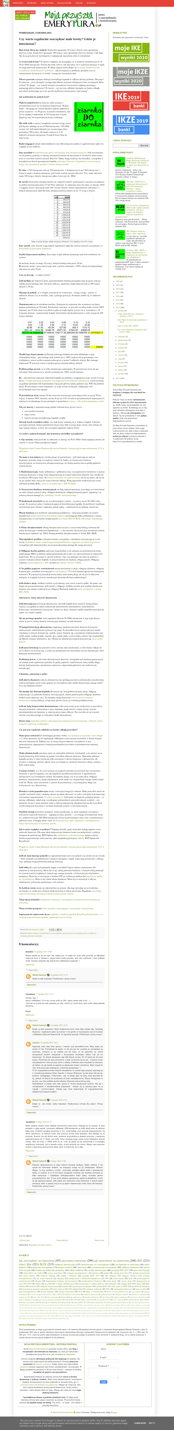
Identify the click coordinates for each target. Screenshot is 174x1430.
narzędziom (24, 1366)
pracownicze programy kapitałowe (50, 1300)
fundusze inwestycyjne (65, 1264)
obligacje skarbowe (129, 1275)
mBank (81, 838)
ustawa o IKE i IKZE (53, 1294)
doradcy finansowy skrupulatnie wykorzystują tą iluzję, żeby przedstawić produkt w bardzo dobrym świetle (59, 163)
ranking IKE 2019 (56, 1316)
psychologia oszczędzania (82, 1286)
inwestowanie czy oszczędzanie (50, 933)
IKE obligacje (110, 1275)
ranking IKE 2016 (71, 1300)
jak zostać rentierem (44, 1278)
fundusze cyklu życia (104, 1310)
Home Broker (145, 1302)
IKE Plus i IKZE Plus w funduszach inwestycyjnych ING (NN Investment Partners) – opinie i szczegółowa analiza (136, 186)
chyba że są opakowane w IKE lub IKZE (58, 483)
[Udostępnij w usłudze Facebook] (58, 929)
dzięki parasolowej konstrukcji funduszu (48, 515)
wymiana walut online (48, 1318)
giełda (106, 1273)
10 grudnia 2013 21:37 (59, 975)
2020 (118, 281)
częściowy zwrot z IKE (101, 1305)
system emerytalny (55, 1273)
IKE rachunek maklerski (92, 1289)
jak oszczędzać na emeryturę (36, 1260)
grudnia (121, 310)
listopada (121, 336)
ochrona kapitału (24, 1308)
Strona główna (62, 1240)
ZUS (80, 1291)
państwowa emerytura (139, 1294)
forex (125, 1305)
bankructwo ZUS (74, 1305)
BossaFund (129, 1300)
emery (47, 1310)
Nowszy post (24, 1240)
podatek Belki (101, 1286)
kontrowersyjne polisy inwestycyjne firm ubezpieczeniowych (60, 152)
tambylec (36, 1042)
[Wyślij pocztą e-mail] (50, 929)
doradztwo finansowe (92, 1297)
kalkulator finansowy (90, 1294)
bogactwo (47, 1302)
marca (120, 366)
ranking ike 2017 (24, 1297)
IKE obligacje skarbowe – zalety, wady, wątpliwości (136, 232)
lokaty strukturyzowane (27, 1300)
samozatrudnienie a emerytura (108, 1316)
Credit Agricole (142, 1308)
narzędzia (88, 1313)
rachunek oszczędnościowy (77, 1273)
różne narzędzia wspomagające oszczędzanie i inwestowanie (68, 908)
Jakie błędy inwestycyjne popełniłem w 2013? (133, 320)
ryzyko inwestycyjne (97, 1270)
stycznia (121, 373)
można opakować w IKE (38, 562)
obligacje (60, 1278)
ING (22, 1305)
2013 (118, 307)
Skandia (38, 1281)
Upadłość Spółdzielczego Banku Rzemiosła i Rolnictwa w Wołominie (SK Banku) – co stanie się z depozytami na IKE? (137, 163)
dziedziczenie (23, 1310)
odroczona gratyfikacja (101, 1313)
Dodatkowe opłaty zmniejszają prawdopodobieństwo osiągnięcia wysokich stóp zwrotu (63, 542)
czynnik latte (87, 1305)
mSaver (80, 1313)
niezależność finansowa (141, 1286)
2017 (118, 292)
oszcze (114, 1313)
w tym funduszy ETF (62, 571)
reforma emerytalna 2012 (98, 1302)
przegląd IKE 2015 (119, 1270)
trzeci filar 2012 (38, 1297)
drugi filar (57, 1302)
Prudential (30, 1305)
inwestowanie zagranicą (132, 1310)
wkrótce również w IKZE (70, 562)
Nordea (63, 1297)
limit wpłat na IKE (60, 1289)
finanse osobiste (33, 933)
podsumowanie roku (125, 1313)
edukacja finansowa (130, 1267)
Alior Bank (134, 1302)
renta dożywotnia (90, 1316)
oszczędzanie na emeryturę (127, 1264)
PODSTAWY (18, 3)
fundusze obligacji (48, 1275)
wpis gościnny (100, 1308)
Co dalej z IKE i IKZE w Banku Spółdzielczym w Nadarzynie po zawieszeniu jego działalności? (136, 253)
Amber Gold (123, 1308)
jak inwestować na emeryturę (73, 933)
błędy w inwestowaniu (94, 1291)
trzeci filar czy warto (33, 1272)
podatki (65, 1286)
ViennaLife (56, 1305)
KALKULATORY (65, 3)
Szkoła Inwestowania (43, 1305)
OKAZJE (79, 3)
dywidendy (67, 1302)
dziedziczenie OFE (36, 1310)
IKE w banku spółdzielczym (63, 1283)
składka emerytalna (87, 1300)
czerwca (121, 355)
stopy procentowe (116, 1302)
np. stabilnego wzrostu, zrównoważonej (58, 495)
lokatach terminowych (79, 380)
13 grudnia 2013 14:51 (59, 1025)
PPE (107, 1278)
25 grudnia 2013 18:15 (49, 1042)
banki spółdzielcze (75, 1297)
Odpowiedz (30, 964)
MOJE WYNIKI (47, 3)
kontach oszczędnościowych (68, 477)
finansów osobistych (43, 1364)
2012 (118, 378)
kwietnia (121, 362)
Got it (152, 1423)
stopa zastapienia (88, 1308)
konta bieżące (118, 1278)
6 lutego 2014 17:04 (58, 1161)
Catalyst (132, 1308)
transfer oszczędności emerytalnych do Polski (135, 1316)
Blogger (114, 1412)
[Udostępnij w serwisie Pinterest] (60, 929)
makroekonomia (106, 1294)
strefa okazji (111, 1281)
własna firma (112, 1308)
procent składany (47, 1291)
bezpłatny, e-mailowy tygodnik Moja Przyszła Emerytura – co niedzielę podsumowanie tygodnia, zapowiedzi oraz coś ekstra (61, 916)
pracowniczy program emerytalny (36, 1289)
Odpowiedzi (33, 970)
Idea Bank (140, 1300)
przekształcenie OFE (140, 1313)
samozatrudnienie (74, 1308)
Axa (46, 1283)
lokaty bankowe (76, 1270)
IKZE (43, 1264)
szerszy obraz (126, 1281)
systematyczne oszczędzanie (104, 1267)
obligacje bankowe (122, 1294)
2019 (118, 285)
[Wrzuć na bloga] (53, 929)
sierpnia (121, 347)
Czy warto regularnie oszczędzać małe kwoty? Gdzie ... (132, 330)
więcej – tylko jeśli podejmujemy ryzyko (86, 401)
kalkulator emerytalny (72, 1294)
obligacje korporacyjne (49, 1286)
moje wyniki (141, 1289)
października (123, 340)
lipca (120, 351)
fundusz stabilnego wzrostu (138, 1305)
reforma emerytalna (66, 1291)
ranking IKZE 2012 (80, 1302)
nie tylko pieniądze (109, 1283)
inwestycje (82, 1267)
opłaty (37, 1283)
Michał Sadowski (32, 929)
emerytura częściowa (58, 1310)
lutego (120, 369)
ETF (29, 1283)
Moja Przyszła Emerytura (39, 1348)
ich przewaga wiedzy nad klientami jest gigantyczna (50, 1383)
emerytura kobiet (73, 1310)
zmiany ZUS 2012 (103, 1300)
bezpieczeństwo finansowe (92, 1281)
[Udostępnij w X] (55, 929)
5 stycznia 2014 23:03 (58, 1100)
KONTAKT (91, 3)
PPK (39, 1302)
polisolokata (106, 1297)
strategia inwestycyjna (141, 1273)
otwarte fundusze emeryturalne (42, 1308)
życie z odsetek (117, 1300)
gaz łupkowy (118, 1310)
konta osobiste (29, 1275)
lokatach (51, 477)
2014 (118, 303)
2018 (118, 288)
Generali (32, 1286)
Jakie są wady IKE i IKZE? (128, 325)
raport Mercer (69, 1316)
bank (64, 1305)
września (121, 344)
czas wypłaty (136, 1292)
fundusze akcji (90, 1310)
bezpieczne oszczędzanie (42, 1267)
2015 (118, 300)
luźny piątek (71, 1313)
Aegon (138, 1283)
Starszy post (99, 1240)
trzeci (126, 1302)
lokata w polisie (59, 1313)
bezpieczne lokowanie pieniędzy (50, 1270)
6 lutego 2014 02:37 (44, 1122)
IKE (139, 1260)
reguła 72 (79, 1316)
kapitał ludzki (47, 1313)
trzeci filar (25, 1264)
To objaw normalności (53, 797)
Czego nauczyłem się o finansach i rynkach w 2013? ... (131, 314)
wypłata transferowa (120, 1297)
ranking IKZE (126, 1283)
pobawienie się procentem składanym (35, 248)
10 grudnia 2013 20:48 (43, 951)
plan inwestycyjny (142, 1270)
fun (82, 1310)
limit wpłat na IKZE (119, 1286)
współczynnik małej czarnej (30, 1318)
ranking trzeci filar (120, 1273)
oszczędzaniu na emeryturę (72, 899)
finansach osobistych (51, 899)
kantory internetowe (33, 1313)
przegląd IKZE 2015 (90, 1275)
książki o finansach (69, 1275)
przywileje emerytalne (26, 1316)
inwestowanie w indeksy (88, 1283)
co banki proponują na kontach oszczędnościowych (47, 380)
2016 (118, 296)
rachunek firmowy (41, 1316)
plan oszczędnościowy (27, 1291)
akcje (130, 1278)
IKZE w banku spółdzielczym (117, 1292)
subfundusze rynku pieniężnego (70, 835)
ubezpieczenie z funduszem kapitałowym (85, 1278)
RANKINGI (32, 3)
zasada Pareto (62, 1318)
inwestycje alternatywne (138, 1297)
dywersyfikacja (116, 1305)
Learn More (140, 1423)
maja (120, 358)
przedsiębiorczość (60, 1308)
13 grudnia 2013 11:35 (45, 994)
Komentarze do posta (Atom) (40, 1245)
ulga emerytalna (52, 1297)
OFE (108, 1289)
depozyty (95, 1273)
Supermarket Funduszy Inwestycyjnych (61, 1281)
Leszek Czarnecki (36, 1294)
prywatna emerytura (35, 936)
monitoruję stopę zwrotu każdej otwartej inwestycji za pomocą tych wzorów (60, 892)
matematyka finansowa (122, 1289)
